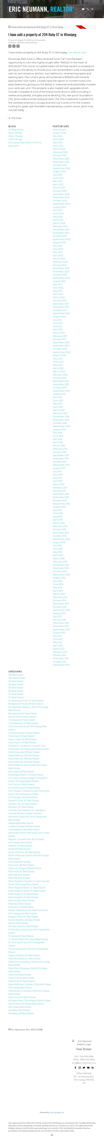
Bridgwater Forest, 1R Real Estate (25, 704)
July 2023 (57, 246)
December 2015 (61, 533)
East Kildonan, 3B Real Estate (23, 758)
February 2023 (60, 262)
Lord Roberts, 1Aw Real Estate (24, 829)
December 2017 (61, 455)
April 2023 (58, 255)
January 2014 (59, 600)
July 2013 (57, 616)
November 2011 (60, 658)
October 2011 (59, 662)
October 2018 (60, 423)
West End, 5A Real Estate (21, 978)
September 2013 (61, 610)
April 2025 (58, 184)
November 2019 (61, 384)
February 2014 (60, 597)
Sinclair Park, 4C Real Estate (23, 926)
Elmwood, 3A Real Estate (21, 771)
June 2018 (58, 436)
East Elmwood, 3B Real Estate (24, 752)
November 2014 (61, 568)
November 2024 (61, 197)
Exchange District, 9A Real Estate (25, 775)
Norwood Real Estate (19, 862)
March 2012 (59, 649)
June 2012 (58, 639)
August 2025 (59, 171)
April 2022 (58, 294)
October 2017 (60, 462)
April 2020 (58, 368)
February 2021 (60, 336)
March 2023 (59, 258)
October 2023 (60, 236)
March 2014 (59, 594)
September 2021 (61, 313)
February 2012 (60, 652)
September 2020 (61, 352)
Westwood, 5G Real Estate (22, 997)
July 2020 (57, 358)
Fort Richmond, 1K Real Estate (24, 788)
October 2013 (60, 607)
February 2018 (60, 449)
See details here (77, 52)
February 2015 (60, 562)
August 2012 (59, 632)
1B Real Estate (15, 675)
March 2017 (59, 484)
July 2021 (57, 320)
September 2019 (61, 391)
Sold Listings (15, 139)
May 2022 (57, 291)
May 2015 (57, 552)
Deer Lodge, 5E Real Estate (22, 739)
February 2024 (60, 226)
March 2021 (59, 333)
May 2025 (57, 181)
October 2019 (60, 387)
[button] (75, 1068)
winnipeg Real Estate (19, 1007)
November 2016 (61, 497)
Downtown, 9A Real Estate (22, 742)
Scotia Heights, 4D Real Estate (24, 920)
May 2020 (58, 365)
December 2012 (61, 623)
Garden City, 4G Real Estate (22, 804)
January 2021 (59, 339)
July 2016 (57, 510)
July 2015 (57, 545)
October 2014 (60, 571)
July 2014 (57, 581)
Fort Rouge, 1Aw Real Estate (23, 797)
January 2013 (59, 620)
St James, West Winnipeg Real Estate (28, 939)
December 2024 (61, 194)
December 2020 (61, 342)
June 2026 (58, 139)
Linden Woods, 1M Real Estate (24, 826)
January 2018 (59, 452)
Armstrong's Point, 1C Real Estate (26, 701)
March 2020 (59, 371)
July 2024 (57, 210)
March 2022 (59, 297)
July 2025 (57, 175)
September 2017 (61, 465)
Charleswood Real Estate (21, 720)
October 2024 (60, 200)
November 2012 (61, 626)
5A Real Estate (15, 688)
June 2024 (58, 213)
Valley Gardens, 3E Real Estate (24, 955)
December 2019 (61, 381)
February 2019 (60, 413)
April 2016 (58, 520)
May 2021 (57, 326)
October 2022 (60, 275)
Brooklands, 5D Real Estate (22, 713)
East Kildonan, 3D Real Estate (23, 762)
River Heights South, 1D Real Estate (27, 891)
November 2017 (61, 458)
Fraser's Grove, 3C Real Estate (23, 800)
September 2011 (61, 665)
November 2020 (61, 345)
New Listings (15, 133)
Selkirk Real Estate (18, 923)
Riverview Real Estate (19, 904)
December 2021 (61, 304)
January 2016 (59, 529)
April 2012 (58, 645)
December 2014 (61, 565)
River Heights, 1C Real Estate (23, 894)
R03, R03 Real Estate (19, 875)
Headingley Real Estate (20, 823)
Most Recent (59, 130)
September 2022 (61, 278)
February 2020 (60, 375)
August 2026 (59, 133)
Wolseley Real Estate (19, 1010)
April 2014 (58, 591)
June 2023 (58, 249)
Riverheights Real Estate (21, 900)
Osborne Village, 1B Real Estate (24, 868)
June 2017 (58, 474)
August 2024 (59, 207)
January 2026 (59, 155)
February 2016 (60, 526)
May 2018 (57, 439)
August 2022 (59, 281)
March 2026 (59, 149)
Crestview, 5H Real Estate (21, 736)
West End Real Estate (19, 975)
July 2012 (57, 636)
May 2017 (57, 478)
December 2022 (61, 268)
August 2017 (59, 468)
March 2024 (59, 223)
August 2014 (59, 578)
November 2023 (61, 233)
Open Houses (15, 136)
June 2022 (58, 288)
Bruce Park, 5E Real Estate (22, 717)
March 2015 (59, 558)
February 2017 (60, 487)
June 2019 (58, 400)
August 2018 (59, 429)
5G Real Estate (16, 697)
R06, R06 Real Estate (19, 878)
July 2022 (57, 284)
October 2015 (60, 536)
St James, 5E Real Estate (21, 936)
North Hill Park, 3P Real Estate (24, 852)
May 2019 (57, 404)
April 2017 (58, 481)
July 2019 (57, 397)
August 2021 (59, 316)
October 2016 (60, 500)
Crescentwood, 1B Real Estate (23, 733)
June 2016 (58, 513)
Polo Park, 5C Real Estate (21, 871)
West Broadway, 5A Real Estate (24, 958)
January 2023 (59, 265)
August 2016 (59, 507)
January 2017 (59, 491)
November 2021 (61, 307)
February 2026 (60, 152)
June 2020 (58, 362)
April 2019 (58, 407)
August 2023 (59, 242)
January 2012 (59, 655)
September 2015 (61, 539)
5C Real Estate (15, 694)
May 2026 (57, 142)
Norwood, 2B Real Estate (21, 865)
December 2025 (61, 158)
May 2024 (58, 217)
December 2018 (61, 416)
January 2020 (60, 378)
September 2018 (61, 426)
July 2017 (57, 471)
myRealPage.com (57, 1112)
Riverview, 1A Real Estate (21, 907)
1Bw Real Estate (16, 678)
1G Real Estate (15, 681)
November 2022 (61, 271)
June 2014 (58, 584)
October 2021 (60, 310)
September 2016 (61, 504)
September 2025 (61, 168)
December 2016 (61, 494)
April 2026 (58, 146)
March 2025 (59, 187)
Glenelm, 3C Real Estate (20, 807)
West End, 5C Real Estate (21, 981)
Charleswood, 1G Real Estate (23, 723)
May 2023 (57, 252)
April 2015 (58, 555)
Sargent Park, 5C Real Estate (23, 916)
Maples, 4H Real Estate (20, 846)
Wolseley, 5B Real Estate (27, 43)
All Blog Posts (15, 130)
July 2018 (57, 433)
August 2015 (59, 542)
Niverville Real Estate (19, 849)
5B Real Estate (15, 691)
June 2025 (58, 178)
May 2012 (57, 642)
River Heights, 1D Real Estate (23, 897)
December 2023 (61, 229)
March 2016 (59, 523)
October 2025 (60, 165)
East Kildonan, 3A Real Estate (23, 755)
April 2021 (58, 329)
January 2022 (59, 300)
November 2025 (61, 162)
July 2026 (57, 136)
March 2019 (59, 410)
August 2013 (59, 613)
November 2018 (61, 420)
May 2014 (57, 587)
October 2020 (60, 349)
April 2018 (58, 442)
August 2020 (59, 355)
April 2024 (58, 220)
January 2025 (59, 191)
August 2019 (59, 394)
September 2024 (61, 204)
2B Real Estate (15, 684)
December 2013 (61, 603)
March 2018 (59, 445)
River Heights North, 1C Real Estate (26, 887)
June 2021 (58, 323)
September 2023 (61, 239)
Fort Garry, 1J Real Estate (21, 784)
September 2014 (61, 575)
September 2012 (61, 629)
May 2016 (57, 516)
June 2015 (58, 549)
